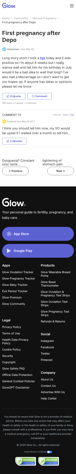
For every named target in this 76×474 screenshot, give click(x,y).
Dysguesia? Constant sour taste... (18, 162)
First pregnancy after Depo (19, 22)
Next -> (60, 170)
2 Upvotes (16, 140)
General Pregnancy (44, 18)
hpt (42, 58)
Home (6, 18)
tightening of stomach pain (52, 162)
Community (21, 18)
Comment (41, 96)
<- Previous (15, 170)
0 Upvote (15, 96)
